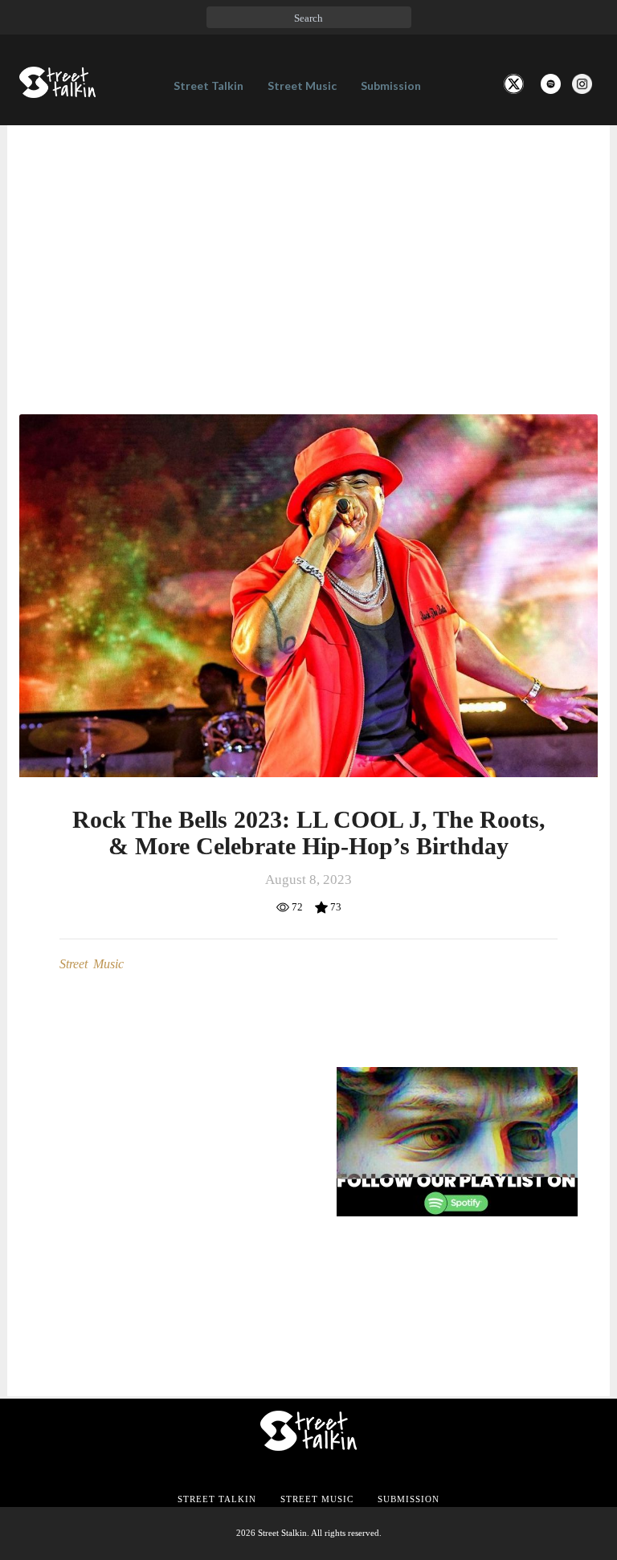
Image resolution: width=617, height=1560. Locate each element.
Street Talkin (208, 85)
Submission (391, 85)
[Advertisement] (308, 245)
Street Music (302, 85)
